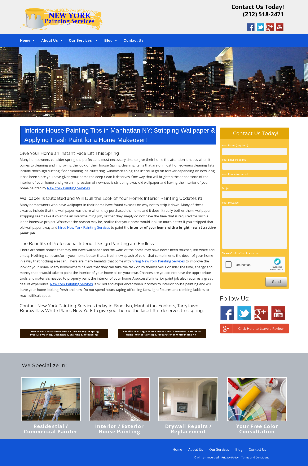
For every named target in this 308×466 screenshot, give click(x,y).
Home (25, 40)
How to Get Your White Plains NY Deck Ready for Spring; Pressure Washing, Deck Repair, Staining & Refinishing (64, 333)
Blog (108, 40)
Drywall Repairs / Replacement (188, 429)
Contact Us (134, 40)
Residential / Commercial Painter (51, 429)
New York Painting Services (68, 188)
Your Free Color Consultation (257, 429)
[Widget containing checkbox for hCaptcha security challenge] (253, 264)
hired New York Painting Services (84, 227)
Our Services (80, 40)
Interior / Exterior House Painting (119, 429)
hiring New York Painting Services (158, 261)
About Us (49, 40)
